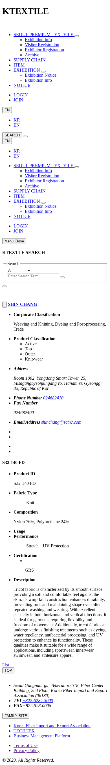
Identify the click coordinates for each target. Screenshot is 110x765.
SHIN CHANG (22, 304)
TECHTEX (24, 730)
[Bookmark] (4, 305)
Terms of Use (26, 745)
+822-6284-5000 (37, 700)
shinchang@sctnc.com (61, 422)
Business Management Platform (42, 735)
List (5, 664)
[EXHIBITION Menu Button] (43, 71)
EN (7, 110)
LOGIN (21, 94)
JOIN (18, 100)
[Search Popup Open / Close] (4, 286)
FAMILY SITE (16, 716)
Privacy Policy (26, 750)
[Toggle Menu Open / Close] (25, 136)
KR (17, 120)
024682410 (53, 397)
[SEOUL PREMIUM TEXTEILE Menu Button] (76, 36)
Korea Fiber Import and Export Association (52, 725)
